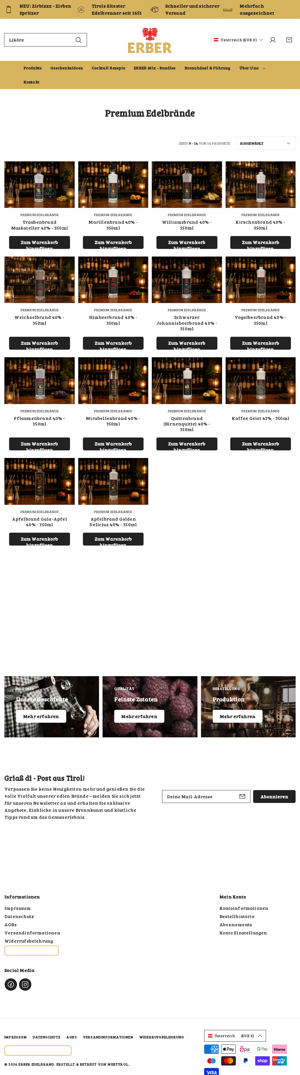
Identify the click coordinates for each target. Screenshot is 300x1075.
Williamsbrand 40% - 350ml (187, 224)
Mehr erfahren (41, 716)
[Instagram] (25, 984)
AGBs (10, 924)
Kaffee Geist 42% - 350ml (260, 418)
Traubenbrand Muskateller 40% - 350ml (39, 224)
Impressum (17, 908)
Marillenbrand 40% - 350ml (113, 224)
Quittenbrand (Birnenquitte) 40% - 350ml (186, 423)
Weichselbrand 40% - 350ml (39, 320)
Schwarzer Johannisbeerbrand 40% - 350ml (186, 322)
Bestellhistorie (237, 916)
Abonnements (235, 924)
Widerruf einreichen (31, 950)
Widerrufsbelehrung (28, 941)
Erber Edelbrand (36, 1064)
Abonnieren (274, 796)
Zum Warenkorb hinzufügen (39, 244)
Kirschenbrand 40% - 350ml (260, 224)
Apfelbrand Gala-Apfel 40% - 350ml (39, 521)
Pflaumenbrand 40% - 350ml (39, 421)
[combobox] (45, 39)
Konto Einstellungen (243, 932)
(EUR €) (234, 1035)
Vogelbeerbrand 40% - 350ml (260, 320)
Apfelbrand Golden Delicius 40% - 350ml (113, 521)
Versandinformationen (32, 932)
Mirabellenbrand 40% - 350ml (113, 421)
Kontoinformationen (243, 908)
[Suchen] (78, 39)
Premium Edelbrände (40, 214)
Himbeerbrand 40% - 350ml (113, 320)
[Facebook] (10, 984)
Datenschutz (19, 916)
